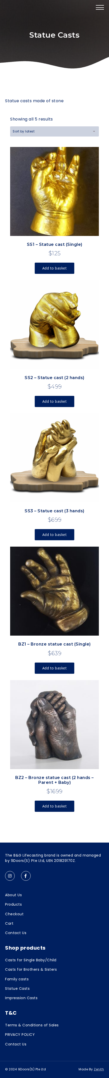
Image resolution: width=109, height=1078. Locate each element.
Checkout (14, 914)
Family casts (17, 979)
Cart (9, 923)
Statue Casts (17, 988)
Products (13, 904)
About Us (13, 895)
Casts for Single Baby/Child (31, 960)
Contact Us (15, 933)
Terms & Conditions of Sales (32, 1025)
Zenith (99, 1069)
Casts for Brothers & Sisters (31, 969)
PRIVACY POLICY (20, 1034)
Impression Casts (21, 998)
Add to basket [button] (54, 268)
